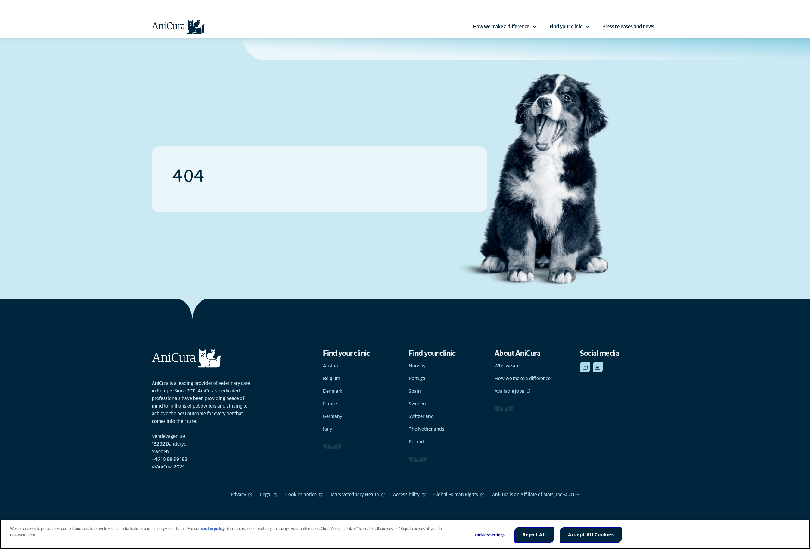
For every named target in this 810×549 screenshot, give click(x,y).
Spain (415, 391)
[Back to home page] (178, 26)
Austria (330, 365)
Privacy (238, 494)
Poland (416, 441)
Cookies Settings (490, 535)
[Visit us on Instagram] (585, 367)
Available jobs (509, 391)
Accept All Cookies (591, 534)
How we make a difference (501, 26)
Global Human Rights (455, 494)
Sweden (417, 403)
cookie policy (213, 529)
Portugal (418, 378)
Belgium (331, 378)
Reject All (534, 534)
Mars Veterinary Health (355, 494)
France (330, 403)
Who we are (507, 365)
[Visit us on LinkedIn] (598, 367)
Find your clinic (566, 26)
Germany (332, 416)
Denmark (332, 391)
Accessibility (406, 494)
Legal (265, 494)
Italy (327, 429)
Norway (417, 365)
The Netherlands (426, 429)
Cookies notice (301, 494)
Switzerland (421, 416)
